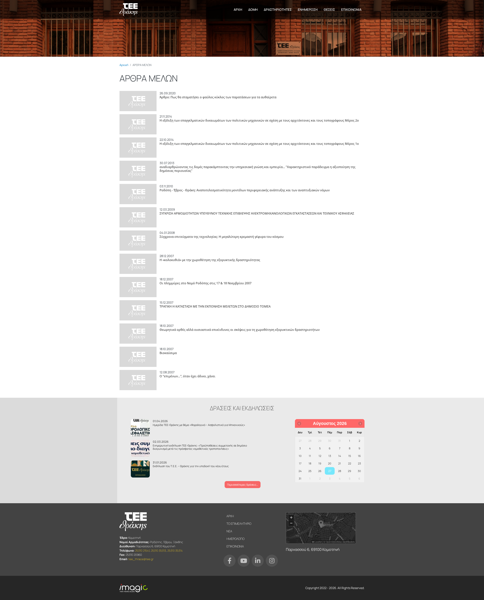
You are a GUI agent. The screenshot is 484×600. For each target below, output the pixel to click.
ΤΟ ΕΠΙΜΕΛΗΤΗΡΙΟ (238, 524)
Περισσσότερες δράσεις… (242, 484)
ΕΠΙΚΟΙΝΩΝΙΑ (351, 9)
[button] (321, 524)
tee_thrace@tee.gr (141, 559)
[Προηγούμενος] (299, 423)
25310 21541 (142, 551)
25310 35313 (158, 551)
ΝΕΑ (229, 531)
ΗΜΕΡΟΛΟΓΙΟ (235, 539)
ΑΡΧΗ (238, 9)
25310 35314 (175, 551)
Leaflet (318, 541)
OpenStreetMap (334, 541)
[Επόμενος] (360, 423)
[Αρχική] (128, 9)
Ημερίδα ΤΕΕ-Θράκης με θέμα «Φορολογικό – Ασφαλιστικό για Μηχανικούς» (199, 425)
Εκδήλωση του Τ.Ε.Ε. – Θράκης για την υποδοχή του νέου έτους (191, 466)
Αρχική (123, 65)
